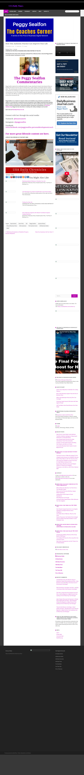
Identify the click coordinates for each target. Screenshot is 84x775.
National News (13, 11)
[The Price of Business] (63, 379)
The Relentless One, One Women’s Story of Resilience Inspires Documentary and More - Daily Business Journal (67, 581)
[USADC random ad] (29, 170)
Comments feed (59, 636)
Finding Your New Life (27, 202)
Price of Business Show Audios (11, 14)
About (40, 11)
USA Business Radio (44, 225)
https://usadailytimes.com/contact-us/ (66, 306)
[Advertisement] (42, 765)
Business (20, 11)
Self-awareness (22, 225)
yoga (8, 228)
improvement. (13, 223)
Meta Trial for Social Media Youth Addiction (66, 434)
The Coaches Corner (32, 225)
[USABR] (57, 426)
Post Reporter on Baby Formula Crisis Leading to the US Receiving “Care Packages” (67, 610)
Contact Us (46, 11)
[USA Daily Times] (16, 5)
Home (6, 11)
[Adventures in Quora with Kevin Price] (64, 414)
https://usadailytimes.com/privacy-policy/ (14, 653)
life (26, 223)
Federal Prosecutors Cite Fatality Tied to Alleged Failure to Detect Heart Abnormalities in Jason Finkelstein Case (67, 518)
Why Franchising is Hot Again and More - (65, 587)
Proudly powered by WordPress (11, 753)
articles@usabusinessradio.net (66, 475)
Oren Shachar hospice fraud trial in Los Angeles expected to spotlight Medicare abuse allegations (67, 510)
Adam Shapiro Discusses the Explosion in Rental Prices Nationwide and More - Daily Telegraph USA (67, 600)
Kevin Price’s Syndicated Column (66, 526)
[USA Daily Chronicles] (61, 549)
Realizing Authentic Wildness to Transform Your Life (33, 181)
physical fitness (41, 223)
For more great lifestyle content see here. (27, 134)
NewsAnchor (23, 753)
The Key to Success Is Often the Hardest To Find (67, 455)
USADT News (19, 46)
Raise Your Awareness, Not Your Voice (43, 232)
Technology (27, 11)
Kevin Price (21, 223)
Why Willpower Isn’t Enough (62, 497)
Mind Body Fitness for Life (18, 109)
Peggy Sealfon (33, 223)
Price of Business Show (12, 225)
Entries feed (59, 634)
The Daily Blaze (58, 567)
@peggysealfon (20, 122)
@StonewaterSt (20, 119)
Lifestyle (34, 11)
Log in (57, 632)
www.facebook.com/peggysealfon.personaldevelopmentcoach (29, 127)
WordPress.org (59, 637)
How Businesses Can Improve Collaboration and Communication (36, 191)
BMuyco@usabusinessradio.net (62, 478)
